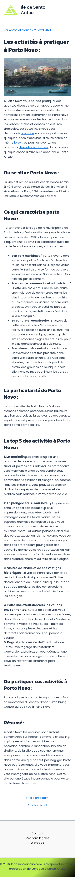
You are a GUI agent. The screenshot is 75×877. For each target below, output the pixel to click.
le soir (18, 142)
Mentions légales (37, 838)
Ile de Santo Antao (33, 10)
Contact (37, 833)
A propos (37, 843)
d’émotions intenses (33, 147)
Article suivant (37, 805)
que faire (27, 133)
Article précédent (38, 797)
